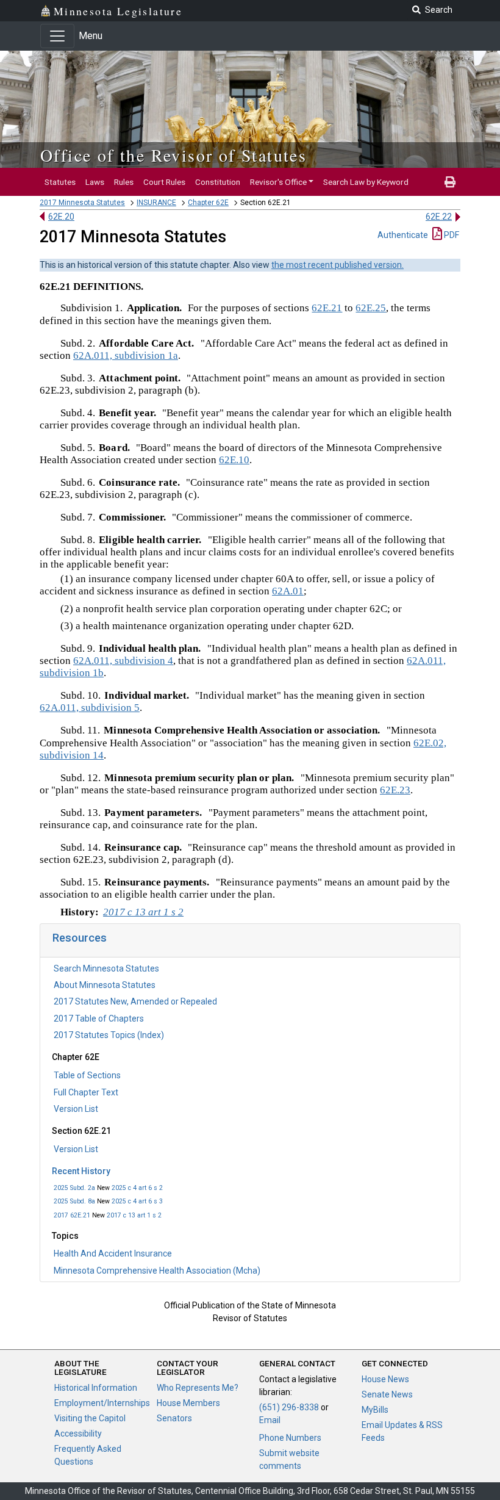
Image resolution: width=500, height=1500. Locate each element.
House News (385, 1379)
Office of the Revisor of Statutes (173, 155)
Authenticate (402, 235)
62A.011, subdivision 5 (90, 707)
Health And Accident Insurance (113, 1253)
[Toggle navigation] (57, 36)
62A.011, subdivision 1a (125, 355)
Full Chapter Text (86, 1092)
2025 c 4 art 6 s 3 (137, 1201)
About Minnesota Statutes (104, 985)
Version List (76, 1109)
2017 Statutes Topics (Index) (109, 1035)
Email (269, 1420)
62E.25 (370, 308)
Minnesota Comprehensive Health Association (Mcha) (157, 1270)
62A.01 (288, 591)
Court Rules (164, 182)
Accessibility (78, 1433)
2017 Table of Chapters (99, 1018)
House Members (188, 1403)
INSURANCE (156, 202)
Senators (174, 1418)
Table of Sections (87, 1075)
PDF (450, 235)
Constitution (217, 182)
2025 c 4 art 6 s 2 (137, 1188)
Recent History (81, 1171)
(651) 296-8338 (289, 1407)
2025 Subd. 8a (74, 1201)
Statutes (60, 182)
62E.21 (327, 308)
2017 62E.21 (72, 1215)
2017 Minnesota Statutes (82, 202)
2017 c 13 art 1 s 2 (134, 1215)
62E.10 (234, 460)
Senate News (387, 1394)
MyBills (375, 1410)
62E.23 (395, 790)
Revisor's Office (278, 182)
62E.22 (439, 217)
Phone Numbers (290, 1438)
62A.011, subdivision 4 (123, 660)
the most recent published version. (337, 265)
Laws (94, 182)
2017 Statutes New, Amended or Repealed (135, 1001)
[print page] (450, 182)
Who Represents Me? (197, 1388)
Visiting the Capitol (90, 1418)
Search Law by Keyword (366, 182)
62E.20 (61, 217)
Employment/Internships (102, 1403)
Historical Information (95, 1388)
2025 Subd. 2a (74, 1188)
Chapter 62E (208, 202)
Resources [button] (79, 937)
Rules (124, 182)
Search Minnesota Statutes (106, 968)
